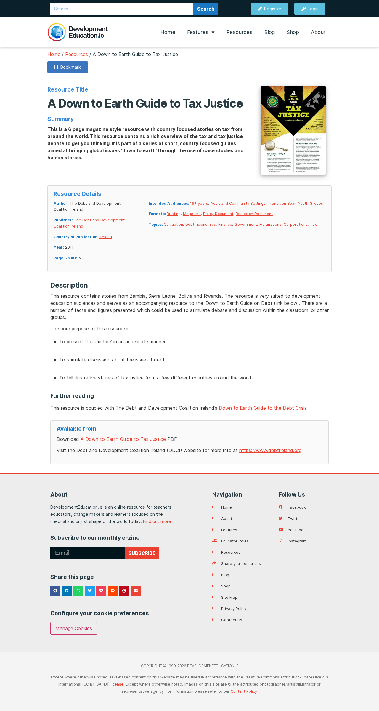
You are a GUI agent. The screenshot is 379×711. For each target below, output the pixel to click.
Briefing (174, 214)
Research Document (254, 214)
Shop (293, 32)
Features (197, 32)
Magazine (192, 214)
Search (205, 9)
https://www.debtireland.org (270, 450)
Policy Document (218, 214)
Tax (313, 224)
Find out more (157, 521)
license (117, 684)
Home (167, 32)
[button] (55, 591)
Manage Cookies (73, 628)
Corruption (173, 224)
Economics (206, 224)
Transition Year (282, 203)
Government (246, 224)
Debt (189, 224)
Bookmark (69, 67)
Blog (269, 32)
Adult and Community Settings (238, 203)
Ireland (105, 237)
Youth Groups (310, 203)
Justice (123, 439)
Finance (225, 224)
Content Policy (244, 691)
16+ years (199, 203)
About (318, 32)
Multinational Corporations (283, 224)
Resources (240, 32)
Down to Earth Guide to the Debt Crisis (263, 408)
